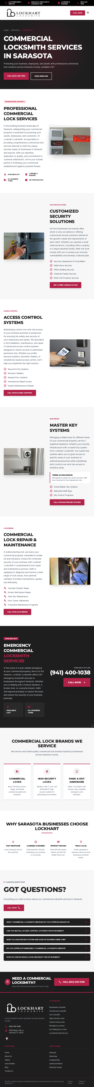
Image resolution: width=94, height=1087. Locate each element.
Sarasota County (55, 1067)
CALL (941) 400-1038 (16, 76)
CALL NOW (77, 13)
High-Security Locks (57, 1018)
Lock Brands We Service (58, 1033)
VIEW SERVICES (41, 76)
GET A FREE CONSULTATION (65, 285)
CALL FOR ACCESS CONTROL (19, 393)
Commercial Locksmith (57, 1011)
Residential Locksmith (57, 1007)
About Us (8, 1056)
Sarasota (52, 1052)
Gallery (7, 1060)
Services (15, 30)
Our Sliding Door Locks (58, 1029)
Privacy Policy (70, 1082)
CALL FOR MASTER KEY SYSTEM (67, 502)
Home (6, 30)
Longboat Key (54, 1060)
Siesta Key (53, 1056)
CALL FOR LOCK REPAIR (17, 612)
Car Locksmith (54, 1015)
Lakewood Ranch (55, 1064)
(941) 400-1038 (82, 3)
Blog (6, 1067)
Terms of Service (82, 1082)
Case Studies (10, 1064)
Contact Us (9, 1071)
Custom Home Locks (57, 1022)
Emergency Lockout (56, 1026)
